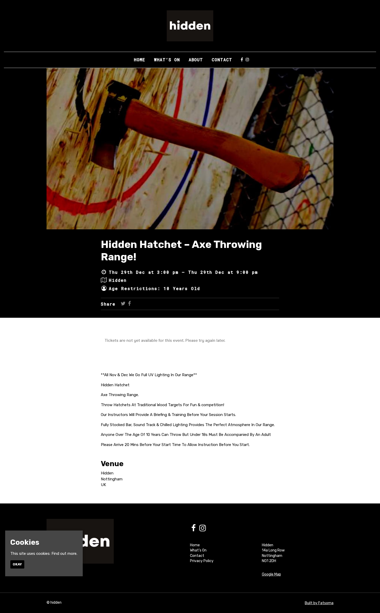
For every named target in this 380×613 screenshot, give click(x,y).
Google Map (271, 574)
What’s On (167, 59)
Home (139, 59)
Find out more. (64, 553)
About (196, 59)
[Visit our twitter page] (123, 304)
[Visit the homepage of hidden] (190, 26)
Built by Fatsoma (319, 603)
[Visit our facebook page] (242, 59)
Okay (17, 564)
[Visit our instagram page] (247, 59)
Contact (222, 59)
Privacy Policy (202, 561)
